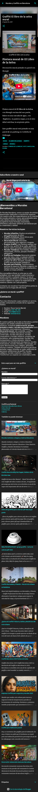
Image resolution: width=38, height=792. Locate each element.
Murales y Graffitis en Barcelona (18, 3)
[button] (3, 26)
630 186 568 (15, 310)
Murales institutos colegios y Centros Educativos (18, 438)
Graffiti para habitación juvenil (12, 728)
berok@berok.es (15, 312)
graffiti (26, 141)
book (5, 141)
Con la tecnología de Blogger (20, 789)
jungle (5, 144)
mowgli (12, 144)
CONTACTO (6, 410)
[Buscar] (35, 3)
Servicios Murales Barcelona (12, 406)
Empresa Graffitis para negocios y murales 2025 (17, 693)
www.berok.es (16, 313)
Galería (4, 412)
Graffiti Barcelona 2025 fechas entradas (15, 659)
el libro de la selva (15, 141)
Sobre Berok (6, 408)
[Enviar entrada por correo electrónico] (3, 138)
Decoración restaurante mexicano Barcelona (16, 762)
